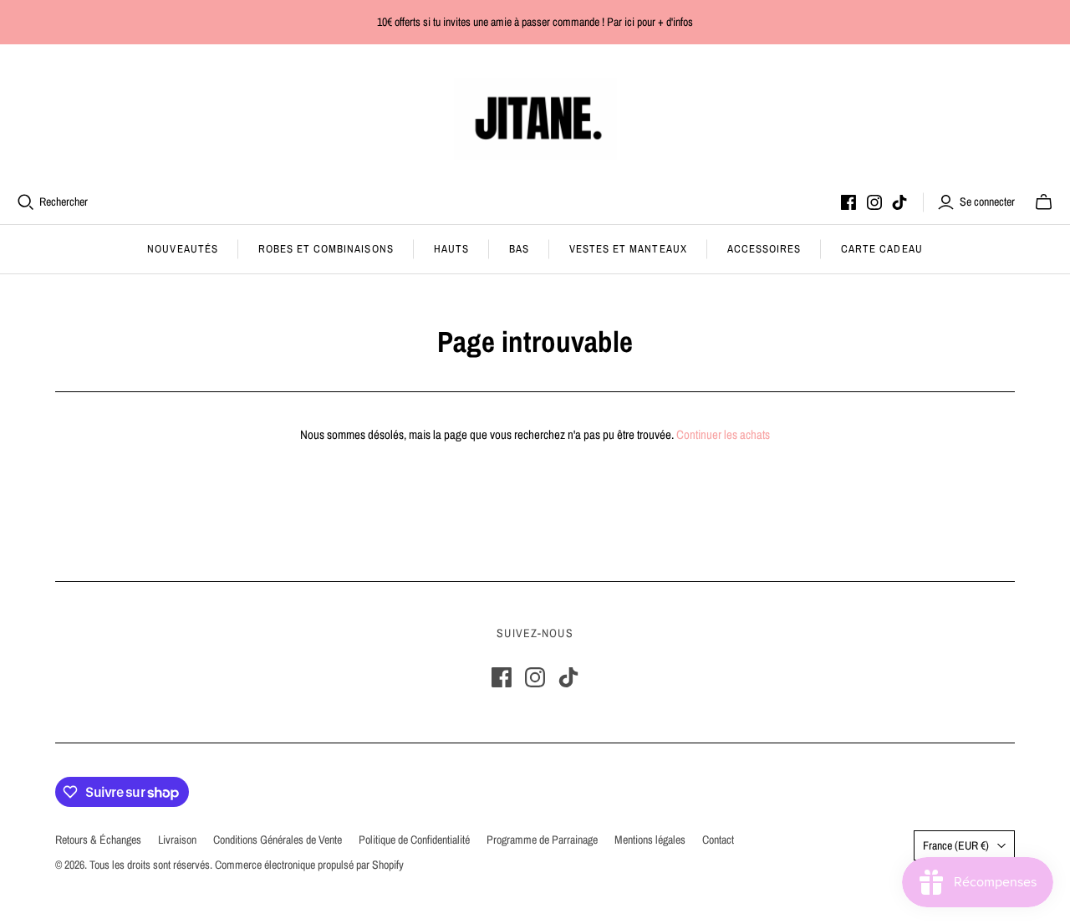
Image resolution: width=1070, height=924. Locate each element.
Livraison (177, 839)
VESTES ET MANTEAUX (628, 249)
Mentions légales (649, 839)
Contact (718, 839)
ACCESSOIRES (764, 249)
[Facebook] (848, 202)
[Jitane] (535, 119)
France (956, 845)
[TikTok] (899, 202)
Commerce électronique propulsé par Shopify (309, 864)
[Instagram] (874, 202)
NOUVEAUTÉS (182, 249)
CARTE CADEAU (881, 249)
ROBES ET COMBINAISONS (326, 249)
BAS (519, 249)
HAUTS (451, 249)
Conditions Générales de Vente (277, 839)
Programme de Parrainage (542, 839)
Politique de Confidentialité (414, 839)
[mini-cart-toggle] (1043, 202)
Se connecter (987, 201)
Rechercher (63, 201)
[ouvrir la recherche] (26, 202)
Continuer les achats (723, 434)
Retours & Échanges (98, 839)
